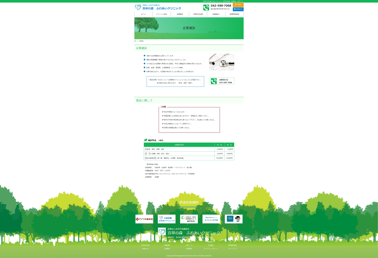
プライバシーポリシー (211, 248)
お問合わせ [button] (238, 9)
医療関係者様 (234, 14)
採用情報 (189, 248)
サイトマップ (233, 248)
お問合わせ (145, 248)
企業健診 (211, 245)
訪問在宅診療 (198, 14)
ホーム (143, 14)
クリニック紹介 (161, 14)
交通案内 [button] (239, 4)
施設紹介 (211, 242)
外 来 (232, 242)
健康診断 (167, 245)
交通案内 (167, 248)
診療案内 (180, 14)
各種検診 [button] (216, 14)
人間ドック (189, 245)
